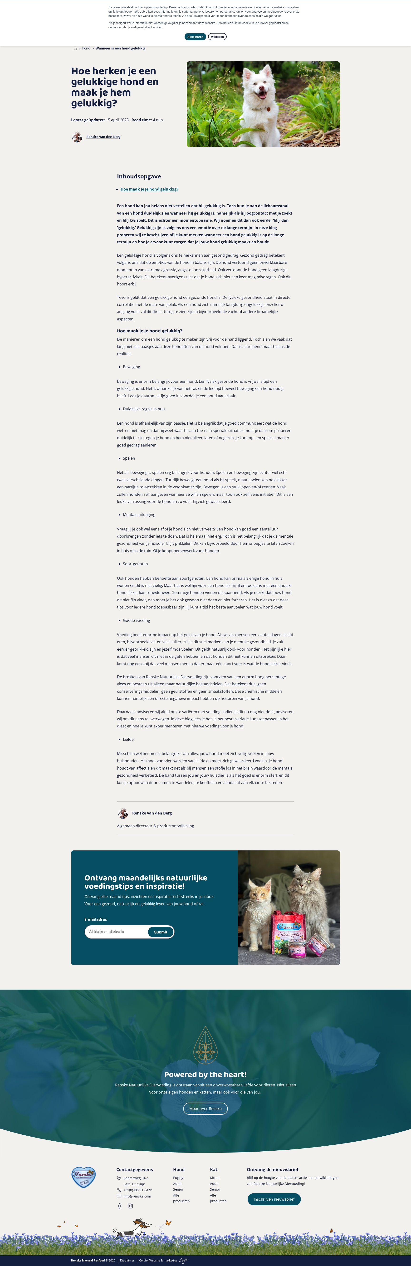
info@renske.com (137, 1196)
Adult (177, 1183)
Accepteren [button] (195, 36)
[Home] (74, 48)
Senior (178, 1189)
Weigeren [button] (217, 36)
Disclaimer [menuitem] (127, 1260)
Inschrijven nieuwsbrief (274, 1199)
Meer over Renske (205, 1108)
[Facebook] (119, 1206)
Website (154, 1260)
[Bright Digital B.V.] (183, 1260)
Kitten (215, 1177)
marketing (170, 1260)
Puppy (178, 1177)
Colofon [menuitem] (144, 1260)
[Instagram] (130, 1206)
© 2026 (93, 1260)
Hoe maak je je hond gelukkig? (149, 189)
